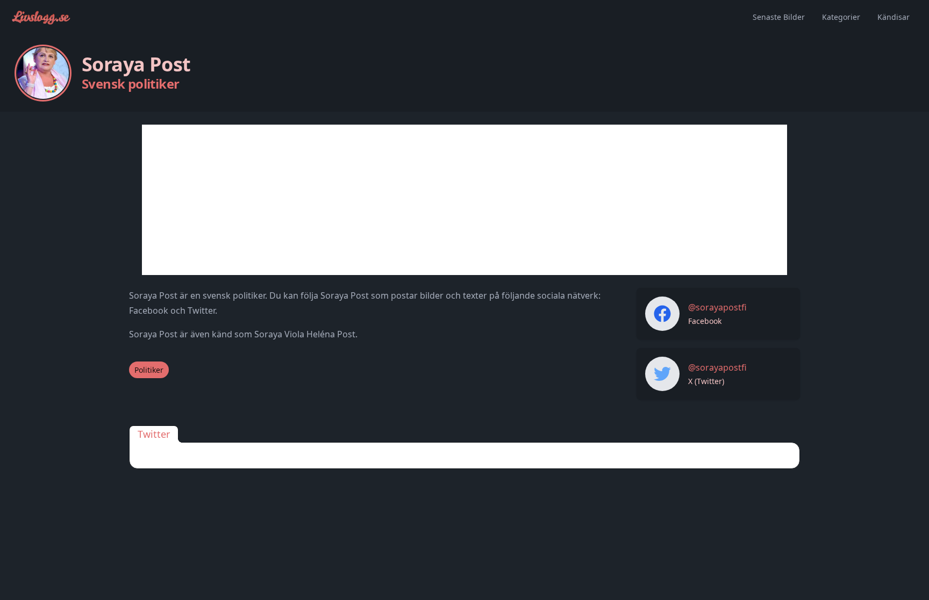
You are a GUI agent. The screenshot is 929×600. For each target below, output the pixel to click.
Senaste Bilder (779, 17)
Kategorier (841, 17)
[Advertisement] (464, 200)
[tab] (153, 434)
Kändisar (893, 17)
